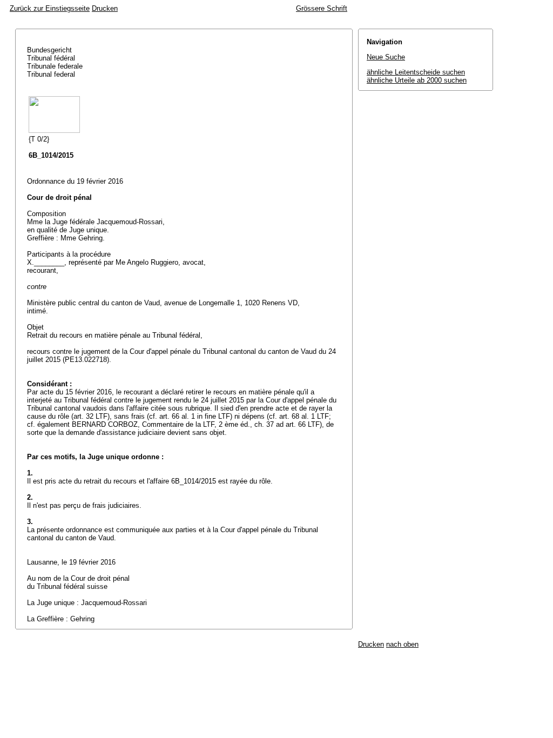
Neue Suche (386, 57)
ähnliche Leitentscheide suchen (416, 72)
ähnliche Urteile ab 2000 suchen (417, 80)
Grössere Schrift (321, 8)
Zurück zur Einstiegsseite (50, 8)
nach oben (402, 644)
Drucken (105, 8)
